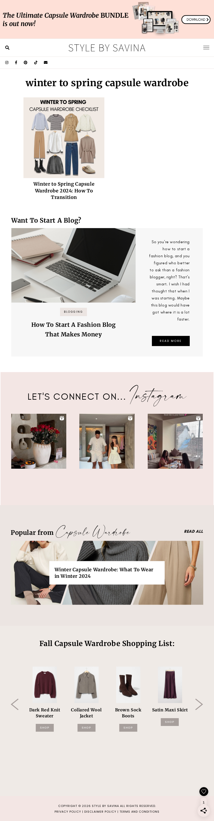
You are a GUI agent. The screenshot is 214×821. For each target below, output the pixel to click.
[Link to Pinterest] (26, 62)
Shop (45, 727)
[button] (38, 441)
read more (171, 341)
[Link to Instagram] (7, 62)
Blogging (73, 312)
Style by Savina (107, 47)
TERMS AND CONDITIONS (139, 812)
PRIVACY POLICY (68, 812)
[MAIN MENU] (206, 47)
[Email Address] (46, 62)
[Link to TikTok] (36, 62)
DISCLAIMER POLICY (100, 812)
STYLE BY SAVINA (105, 806)
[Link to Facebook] (16, 62)
